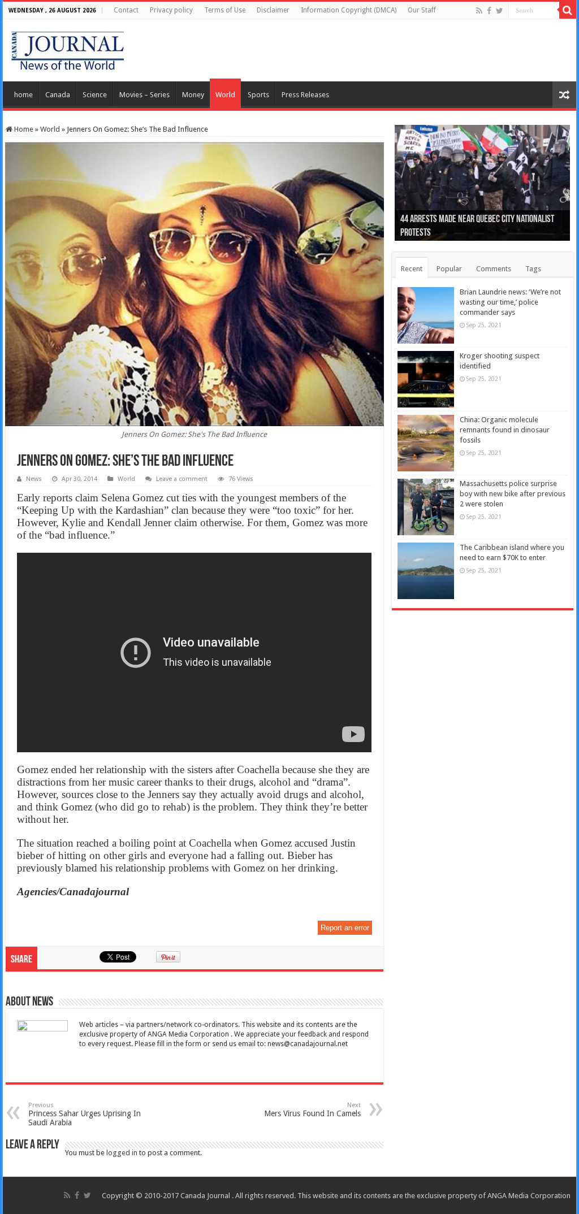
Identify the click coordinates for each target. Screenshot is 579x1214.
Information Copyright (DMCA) (348, 10)
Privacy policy (171, 10)
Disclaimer (273, 10)
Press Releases (305, 94)
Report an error (345, 927)
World (225, 94)
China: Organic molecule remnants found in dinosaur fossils (505, 429)
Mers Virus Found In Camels (312, 1110)
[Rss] (479, 11)
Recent (411, 269)
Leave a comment (182, 479)
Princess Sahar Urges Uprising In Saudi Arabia (84, 1114)
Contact (126, 10)
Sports (258, 94)
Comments (493, 269)
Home (22, 129)
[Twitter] (499, 11)
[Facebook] (489, 11)
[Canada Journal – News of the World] (67, 48)
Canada (57, 94)
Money (193, 94)
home (23, 94)
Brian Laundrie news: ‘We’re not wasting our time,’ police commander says (510, 302)
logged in (121, 1152)
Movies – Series (144, 94)
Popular (449, 269)
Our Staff (422, 10)
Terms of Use (224, 10)
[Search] (567, 10)
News (34, 479)
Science (95, 94)
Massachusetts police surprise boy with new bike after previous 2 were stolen (512, 493)
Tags (533, 269)
